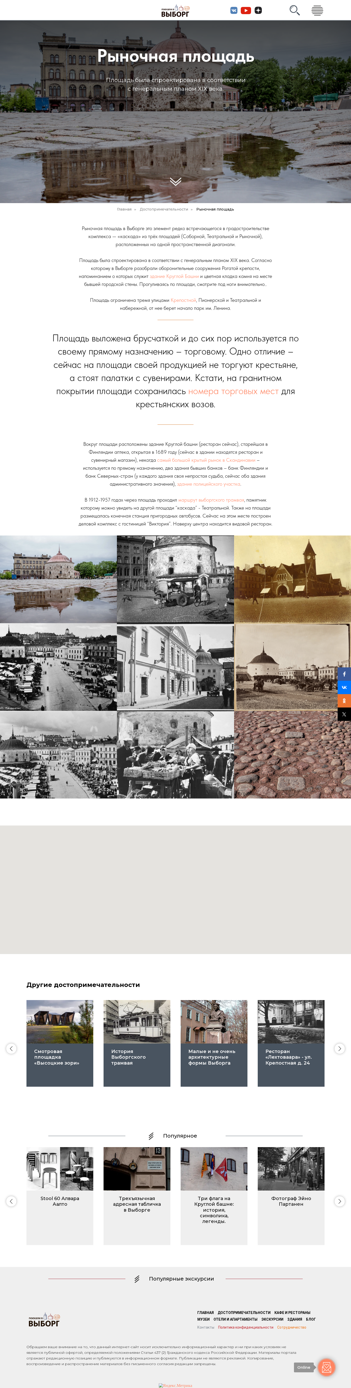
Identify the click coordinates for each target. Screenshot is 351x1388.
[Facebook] (344, 674)
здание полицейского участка (208, 484)
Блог (311, 1319)
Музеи (203, 1319)
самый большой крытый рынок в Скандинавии (206, 460)
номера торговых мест (233, 390)
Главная (124, 209)
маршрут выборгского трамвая (211, 500)
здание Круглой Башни (174, 276)
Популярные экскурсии (181, 1279)
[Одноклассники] (344, 700)
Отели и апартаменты (235, 1319)
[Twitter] (344, 714)
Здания (294, 1319)
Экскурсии (272, 1319)
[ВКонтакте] (344, 687)
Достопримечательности (164, 209)
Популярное (180, 1136)
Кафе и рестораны (292, 1313)
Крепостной (183, 300)
